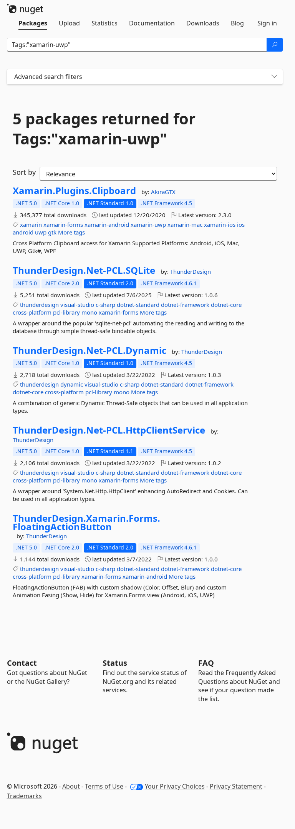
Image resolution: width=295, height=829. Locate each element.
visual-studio (77, 304)
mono (89, 312)
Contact (22, 663)
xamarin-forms (63, 224)
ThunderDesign (190, 271)
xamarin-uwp (148, 224)
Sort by (24, 172)
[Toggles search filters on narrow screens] (274, 76)
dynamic (71, 384)
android (23, 232)
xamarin (31, 224)
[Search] (275, 45)
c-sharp (105, 304)
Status (115, 663)
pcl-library (66, 312)
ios (241, 224)
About (71, 786)
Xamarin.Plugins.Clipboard (74, 190)
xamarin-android (107, 224)
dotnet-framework (185, 304)
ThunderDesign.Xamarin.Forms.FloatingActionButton (86, 522)
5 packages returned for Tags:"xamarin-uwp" (104, 129)
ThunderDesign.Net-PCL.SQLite (84, 270)
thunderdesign (39, 304)
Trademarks (24, 796)
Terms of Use (104, 786)
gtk (52, 232)
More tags (71, 232)
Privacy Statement (236, 786)
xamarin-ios (219, 224)
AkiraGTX (163, 192)
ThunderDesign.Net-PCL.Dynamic (89, 350)
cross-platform (32, 312)
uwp (40, 232)
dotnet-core (226, 304)
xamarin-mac (184, 224)
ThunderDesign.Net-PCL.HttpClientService (109, 430)
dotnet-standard (138, 304)
